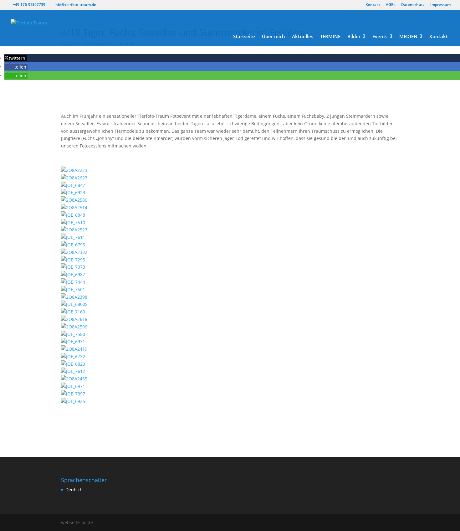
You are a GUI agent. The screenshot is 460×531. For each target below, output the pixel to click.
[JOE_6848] (73, 215)
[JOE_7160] (73, 312)
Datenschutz (413, 5)
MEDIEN (408, 36)
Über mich (273, 36)
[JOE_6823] (73, 364)
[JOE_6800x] (74, 304)
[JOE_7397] (73, 394)
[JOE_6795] (73, 245)
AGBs (391, 5)
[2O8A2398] (74, 297)
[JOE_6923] (73, 192)
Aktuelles (302, 36)
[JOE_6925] (73, 401)
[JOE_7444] (73, 282)
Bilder (353, 36)
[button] (15, 58)
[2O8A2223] (74, 170)
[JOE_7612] (73, 371)
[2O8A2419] (74, 349)
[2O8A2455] (74, 379)
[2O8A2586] (74, 200)
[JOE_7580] (73, 334)
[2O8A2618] (74, 319)
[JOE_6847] (73, 185)
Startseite (244, 36)
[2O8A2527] (74, 230)
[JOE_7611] (73, 237)
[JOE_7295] (73, 260)
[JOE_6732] (73, 356)
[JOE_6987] (73, 274)
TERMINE (330, 36)
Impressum (440, 5)
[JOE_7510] (73, 222)
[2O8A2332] (74, 252)
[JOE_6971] (73, 386)
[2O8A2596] (74, 327)
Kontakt (372, 5)
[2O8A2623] (74, 178)
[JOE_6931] (73, 341)
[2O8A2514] (74, 207)
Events (379, 36)
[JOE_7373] (73, 267)
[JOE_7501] (73, 289)
